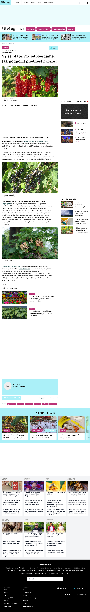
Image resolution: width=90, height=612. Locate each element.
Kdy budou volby (68, 568)
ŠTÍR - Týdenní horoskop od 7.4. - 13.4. (80, 139)
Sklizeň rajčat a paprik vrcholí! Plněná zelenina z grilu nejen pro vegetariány (56, 535)
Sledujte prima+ (49, 2)
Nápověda (25, 600)
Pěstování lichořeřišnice (76, 570)
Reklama (6, 592)
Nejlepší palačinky (52, 573)
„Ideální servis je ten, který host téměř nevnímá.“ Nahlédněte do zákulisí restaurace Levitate (77, 511)
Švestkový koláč (64, 573)
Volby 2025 (33, 570)
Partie (55, 568)
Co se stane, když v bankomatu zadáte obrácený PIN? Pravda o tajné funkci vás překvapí (11, 511)
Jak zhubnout (9, 568)
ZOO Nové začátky (79, 568)
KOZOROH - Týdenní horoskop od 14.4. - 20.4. (81, 132)
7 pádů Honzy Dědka (23, 570)
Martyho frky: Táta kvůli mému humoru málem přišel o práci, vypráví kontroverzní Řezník (33, 535)
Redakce (25, 603)
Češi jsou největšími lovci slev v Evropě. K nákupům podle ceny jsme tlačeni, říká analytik (12, 494)
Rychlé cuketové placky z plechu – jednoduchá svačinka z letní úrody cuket (77, 494)
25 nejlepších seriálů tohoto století (11, 534)
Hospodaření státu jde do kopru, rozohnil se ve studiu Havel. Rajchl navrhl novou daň (12, 502)
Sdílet (53, 48)
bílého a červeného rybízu (11, 267)
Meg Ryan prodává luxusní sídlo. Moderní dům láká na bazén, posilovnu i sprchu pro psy (50, 38)
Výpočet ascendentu (27, 573)
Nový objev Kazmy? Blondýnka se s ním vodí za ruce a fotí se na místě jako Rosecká (34, 552)
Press (24, 589)
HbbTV (5, 595)
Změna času (48, 568)
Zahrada (33, 2)
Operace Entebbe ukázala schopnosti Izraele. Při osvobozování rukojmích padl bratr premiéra (55, 503)
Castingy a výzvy (27, 592)
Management (26, 587)
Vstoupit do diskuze (12, 398)
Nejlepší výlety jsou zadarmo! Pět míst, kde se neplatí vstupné (55, 551)
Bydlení (26, 2)
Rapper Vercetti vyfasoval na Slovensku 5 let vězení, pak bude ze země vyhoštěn (34, 543)
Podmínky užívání (8, 598)
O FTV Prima (7, 587)
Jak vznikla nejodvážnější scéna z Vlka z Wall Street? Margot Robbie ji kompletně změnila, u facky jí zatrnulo (12, 553)
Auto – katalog (11, 570)
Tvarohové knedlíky (40, 573)
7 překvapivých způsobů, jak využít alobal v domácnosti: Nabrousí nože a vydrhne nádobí (70, 436)
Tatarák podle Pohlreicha (54, 570)
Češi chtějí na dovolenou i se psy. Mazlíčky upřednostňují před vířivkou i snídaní (56, 543)
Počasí (60, 568)
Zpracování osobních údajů (29, 598)
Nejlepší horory (30, 568)
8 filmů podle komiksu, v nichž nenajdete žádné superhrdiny (11, 542)
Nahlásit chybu (7, 606)
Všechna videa (82, 101)
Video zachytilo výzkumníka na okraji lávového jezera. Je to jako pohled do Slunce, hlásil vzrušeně (56, 512)
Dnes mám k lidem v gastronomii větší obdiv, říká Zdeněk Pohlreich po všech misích (34, 502)
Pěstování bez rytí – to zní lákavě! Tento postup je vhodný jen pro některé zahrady (13, 436)
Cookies (6, 600)
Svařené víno (41, 570)
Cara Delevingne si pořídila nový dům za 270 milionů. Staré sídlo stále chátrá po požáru (20, 38)
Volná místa (7, 589)
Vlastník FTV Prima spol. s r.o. (11, 603)
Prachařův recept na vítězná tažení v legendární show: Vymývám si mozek (32, 494)
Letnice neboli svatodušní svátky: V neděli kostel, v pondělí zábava (41, 436)
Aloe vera (65, 570)
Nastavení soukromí (28, 606)
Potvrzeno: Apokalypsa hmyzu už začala (56, 493)
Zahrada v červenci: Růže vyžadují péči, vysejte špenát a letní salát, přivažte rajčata (42, 298)
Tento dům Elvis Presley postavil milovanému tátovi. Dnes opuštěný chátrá (80, 37)
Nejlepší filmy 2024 (19, 568)
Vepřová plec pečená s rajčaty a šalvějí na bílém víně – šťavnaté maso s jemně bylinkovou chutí (77, 502)
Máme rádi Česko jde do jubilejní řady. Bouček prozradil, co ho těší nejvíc (34, 511)
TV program (40, 568)
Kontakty (25, 595)
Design (40, 2)
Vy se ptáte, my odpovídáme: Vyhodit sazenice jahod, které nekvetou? (40, 313)
